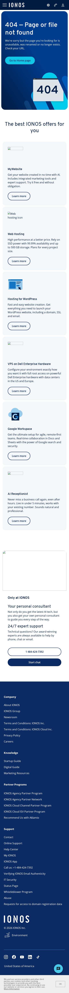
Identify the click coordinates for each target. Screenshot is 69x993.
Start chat (34, 662)
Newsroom (10, 717)
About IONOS (12, 705)
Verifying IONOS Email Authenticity (24, 873)
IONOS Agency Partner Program (23, 793)
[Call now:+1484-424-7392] (56, 5)
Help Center (11, 849)
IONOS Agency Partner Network (23, 799)
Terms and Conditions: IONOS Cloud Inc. (28, 729)
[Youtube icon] (22, 957)
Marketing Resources (16, 773)
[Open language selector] (48, 5)
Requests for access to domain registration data (33, 904)
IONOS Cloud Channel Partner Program (27, 805)
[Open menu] (4, 5)
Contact (8, 837)
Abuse (7, 898)
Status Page (11, 886)
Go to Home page (20, 60)
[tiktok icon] (38, 957)
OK (60, 984)
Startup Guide (12, 761)
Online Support (13, 843)
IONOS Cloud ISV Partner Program (24, 811)
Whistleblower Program (18, 892)
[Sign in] (62, 5)
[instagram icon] (6, 957)
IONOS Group (12, 711)
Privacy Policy (12, 735)
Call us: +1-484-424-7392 (18, 867)
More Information (12, 988)
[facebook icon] (14, 957)
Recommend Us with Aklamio (21, 817)
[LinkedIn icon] (30, 957)
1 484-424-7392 (35, 652)
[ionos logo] (16, 5)
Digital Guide (11, 767)
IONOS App (10, 861)
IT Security (10, 879)
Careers (8, 741)
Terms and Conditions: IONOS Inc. (24, 723)
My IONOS (10, 855)
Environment (20, 935)
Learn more (19, 196)
